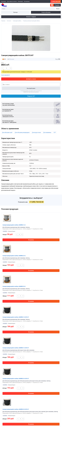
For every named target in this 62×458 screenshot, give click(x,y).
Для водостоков (36, 132)
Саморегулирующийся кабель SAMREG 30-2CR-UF (16, 409)
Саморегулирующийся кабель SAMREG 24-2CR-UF (16, 378)
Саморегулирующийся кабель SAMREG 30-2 (14, 286)
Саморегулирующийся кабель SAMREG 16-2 (14, 225)
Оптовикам (26, 1)
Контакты (3, 1)
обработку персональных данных (31, 91)
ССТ (8, 59)
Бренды (15, 12)
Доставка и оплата (12, 1)
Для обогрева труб (7, 132)
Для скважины (47, 132)
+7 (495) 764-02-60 (55, 1)
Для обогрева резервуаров (22, 132)
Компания (20, 1)
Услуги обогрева (45, 12)
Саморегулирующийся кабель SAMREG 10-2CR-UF (16, 317)
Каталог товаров (31, 16)
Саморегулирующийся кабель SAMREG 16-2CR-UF (16, 347)
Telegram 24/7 (31, 96)
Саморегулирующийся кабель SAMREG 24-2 (14, 255)
